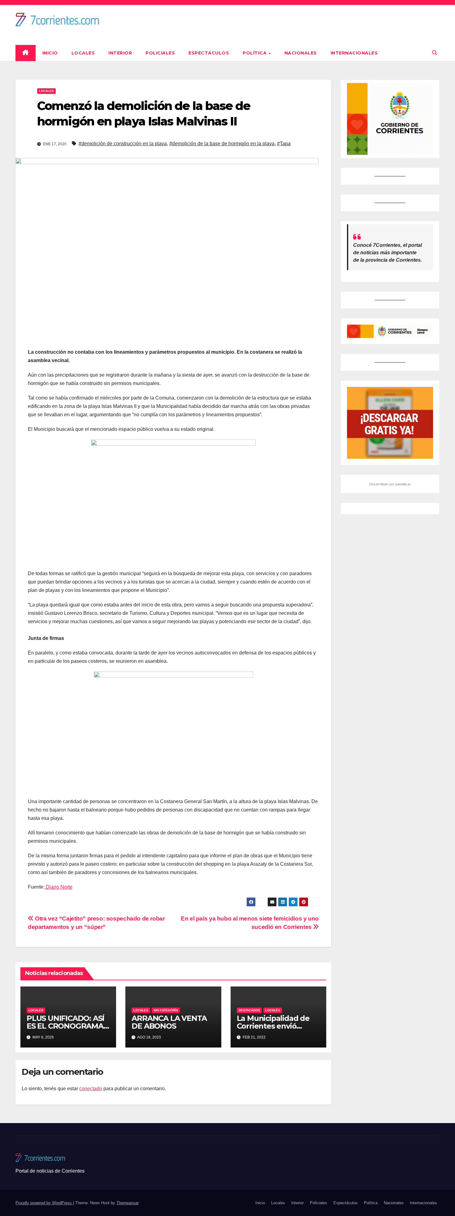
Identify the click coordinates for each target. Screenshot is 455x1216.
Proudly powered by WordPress (44, 1203)
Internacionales (354, 53)
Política (255, 53)
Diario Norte (58, 887)
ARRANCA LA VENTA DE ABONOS (169, 1022)
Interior (120, 53)
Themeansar (127, 1203)
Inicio (50, 53)
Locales (83, 53)
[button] (434, 52)
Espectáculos (208, 53)
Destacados (249, 1010)
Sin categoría (166, 1010)
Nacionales (300, 53)
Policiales (160, 53)
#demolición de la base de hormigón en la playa (222, 143)
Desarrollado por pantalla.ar (390, 484)
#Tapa (284, 143)
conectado (90, 1088)
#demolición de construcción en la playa (123, 143)
